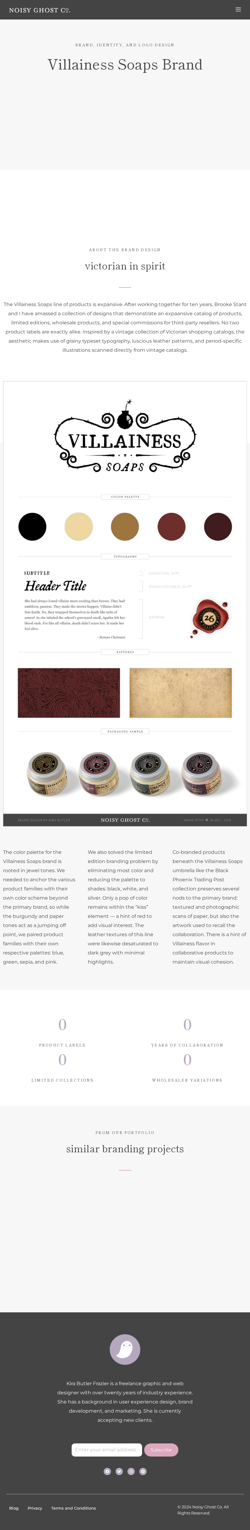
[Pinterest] (143, 1471)
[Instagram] (131, 1471)
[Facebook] (107, 1471)
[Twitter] (119, 1471)
